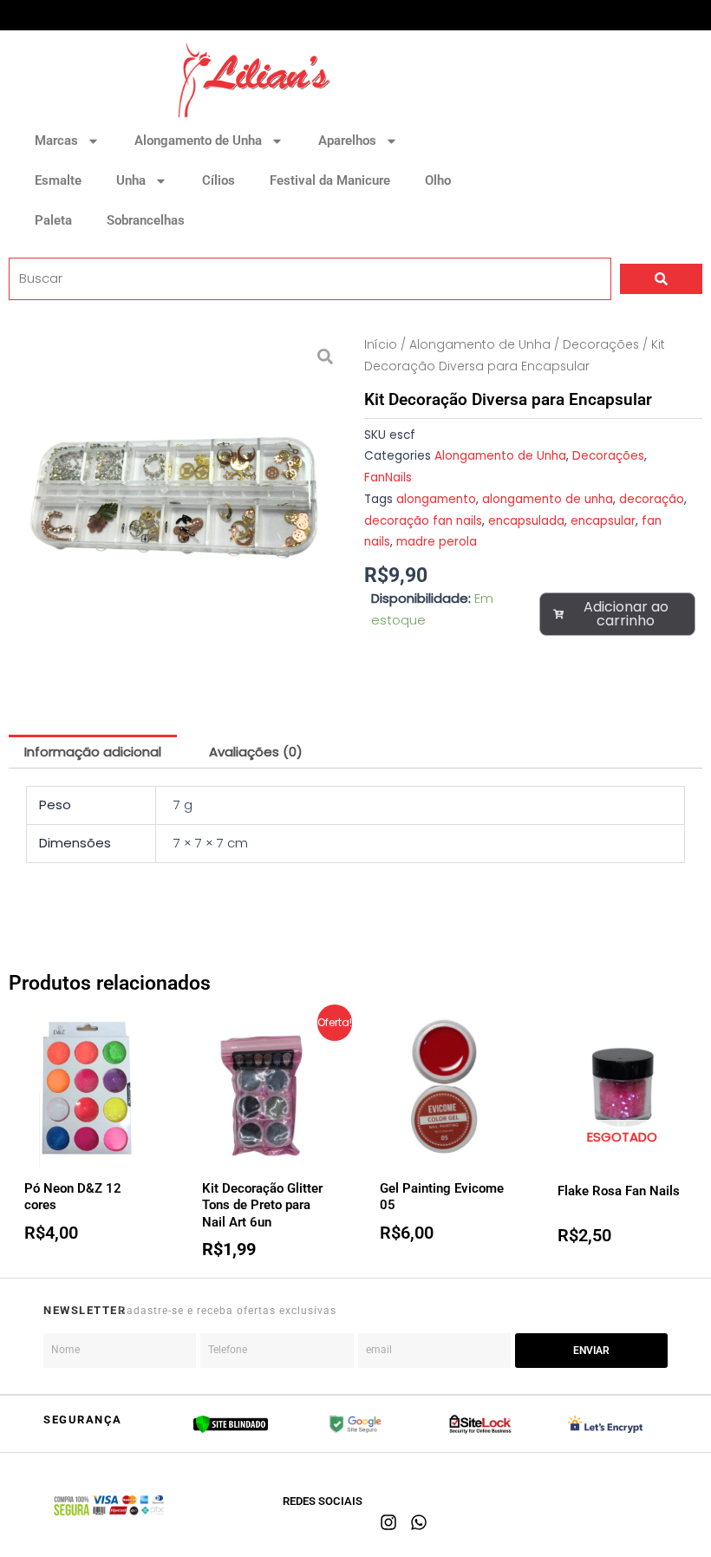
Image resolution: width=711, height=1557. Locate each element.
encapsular (603, 521)
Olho (438, 180)
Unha (131, 180)
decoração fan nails (423, 521)
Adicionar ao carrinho (626, 614)
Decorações (601, 345)
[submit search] (661, 279)
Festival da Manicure (330, 180)
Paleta (53, 220)
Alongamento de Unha (198, 140)
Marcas (56, 140)
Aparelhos (347, 140)
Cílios (218, 180)
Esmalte (58, 180)
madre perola (436, 541)
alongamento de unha (547, 499)
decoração (651, 499)
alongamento (436, 499)
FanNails (388, 477)
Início (380, 345)
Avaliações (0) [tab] (256, 752)
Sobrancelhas (146, 220)
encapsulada (526, 521)
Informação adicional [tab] (92, 752)
